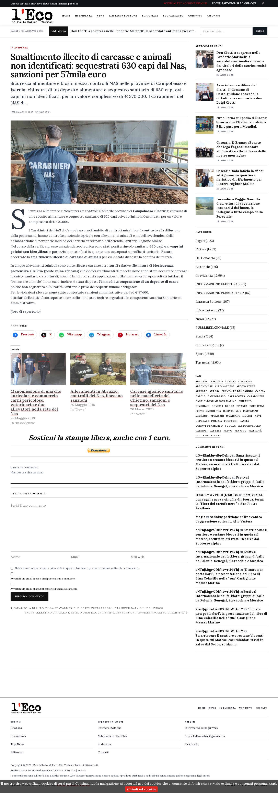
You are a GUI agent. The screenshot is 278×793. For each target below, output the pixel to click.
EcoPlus (261, 708)
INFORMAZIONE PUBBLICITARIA (220, 293)
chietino (245, 401)
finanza (242, 406)
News (100, 15)
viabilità (255, 430)
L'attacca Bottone (123, 15)
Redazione (105, 744)
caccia (260, 391)
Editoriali (17, 752)
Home (66, 15)
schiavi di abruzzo (209, 426)
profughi (231, 421)
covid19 (217, 406)
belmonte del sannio (237, 391)
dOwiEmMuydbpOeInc (213, 455)
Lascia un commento (24, 467)
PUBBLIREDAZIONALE (212, 328)
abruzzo (217, 381)
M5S (238, 411)
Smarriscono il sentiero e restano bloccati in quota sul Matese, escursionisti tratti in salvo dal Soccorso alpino (230, 640)
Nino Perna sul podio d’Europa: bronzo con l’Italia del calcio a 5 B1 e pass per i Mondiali (241, 122)
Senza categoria (207, 345)
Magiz (200, 517)
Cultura (201, 249)
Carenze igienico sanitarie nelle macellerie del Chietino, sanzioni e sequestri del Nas (156, 398)
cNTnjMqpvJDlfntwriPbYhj (217, 530)
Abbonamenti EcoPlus (112, 736)
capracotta (236, 396)
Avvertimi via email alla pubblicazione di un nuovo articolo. (44, 588)
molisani (217, 416)
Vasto (227, 430)
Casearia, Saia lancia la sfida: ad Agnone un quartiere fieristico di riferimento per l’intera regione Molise (239, 177)
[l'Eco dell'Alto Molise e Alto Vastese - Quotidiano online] (32, 16)
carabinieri (255, 396)
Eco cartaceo (173, 15)
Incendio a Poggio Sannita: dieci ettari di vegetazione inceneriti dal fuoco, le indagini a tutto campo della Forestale (239, 207)
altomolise (204, 386)
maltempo (250, 411)
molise (247, 416)
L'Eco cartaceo (206, 310)
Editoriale (150, 15)
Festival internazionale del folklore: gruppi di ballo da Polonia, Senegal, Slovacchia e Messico (230, 481)
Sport (200, 354)
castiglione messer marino (216, 401)
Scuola (200, 336)
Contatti (195, 15)
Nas (13, 472)
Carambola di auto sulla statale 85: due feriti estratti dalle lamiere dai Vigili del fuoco (88, 608)
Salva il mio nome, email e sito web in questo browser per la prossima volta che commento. (77, 568)
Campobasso (217, 396)
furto (200, 411)
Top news (203, 362)
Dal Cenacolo (205, 258)
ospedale (202, 421)
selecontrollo (249, 426)
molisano (233, 416)
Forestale (257, 406)
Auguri (200, 241)
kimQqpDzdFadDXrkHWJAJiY (219, 609)
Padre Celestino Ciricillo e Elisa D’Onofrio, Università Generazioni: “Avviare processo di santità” (105, 612)
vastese (215, 430)
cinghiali (203, 406)
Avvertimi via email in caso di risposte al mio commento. (43, 578)
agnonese (245, 381)
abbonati (202, 381)
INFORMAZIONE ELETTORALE (219, 284)
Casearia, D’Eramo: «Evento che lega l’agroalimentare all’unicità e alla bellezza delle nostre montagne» (241, 148)
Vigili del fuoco (208, 435)
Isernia (228, 411)
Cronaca (16, 728)
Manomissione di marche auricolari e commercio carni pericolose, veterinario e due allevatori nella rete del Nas (36, 402)
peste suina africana (29, 472)
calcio (201, 396)
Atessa (215, 391)
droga (229, 406)
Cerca (260, 31)
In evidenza (83, 15)
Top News (245, 708)
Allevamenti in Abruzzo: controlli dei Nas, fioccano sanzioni (96, 396)
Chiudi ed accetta (141, 789)
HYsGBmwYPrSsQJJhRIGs (217, 495)
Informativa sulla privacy (201, 728)
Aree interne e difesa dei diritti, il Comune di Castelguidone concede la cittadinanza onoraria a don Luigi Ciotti (239, 93)
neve (258, 416)
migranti (202, 416)
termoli (202, 430)
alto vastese (224, 386)
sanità (244, 421)
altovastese (245, 386)
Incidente (213, 411)
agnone (230, 381)
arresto (202, 391)
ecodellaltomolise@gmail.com (205, 736)
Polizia (216, 421)
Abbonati (213, 15)
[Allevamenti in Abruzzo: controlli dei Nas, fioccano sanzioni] (98, 369)
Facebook (191, 744)
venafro (240, 430)
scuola (230, 426)
